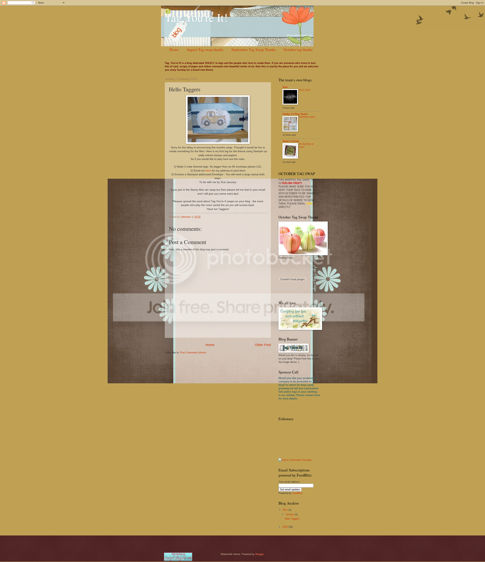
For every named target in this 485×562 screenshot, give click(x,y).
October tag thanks (298, 49)
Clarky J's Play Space (295, 114)
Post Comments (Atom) (193, 352)
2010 (285, 526)
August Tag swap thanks (205, 49)
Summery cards (307, 117)
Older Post (263, 345)
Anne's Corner (290, 141)
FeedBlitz (297, 493)
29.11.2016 (305, 90)
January (290, 514)
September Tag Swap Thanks (253, 49)
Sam (285, 87)
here (208, 170)
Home (174, 49)
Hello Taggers (292, 518)
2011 (285, 509)
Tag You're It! (196, 17)
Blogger (259, 554)
